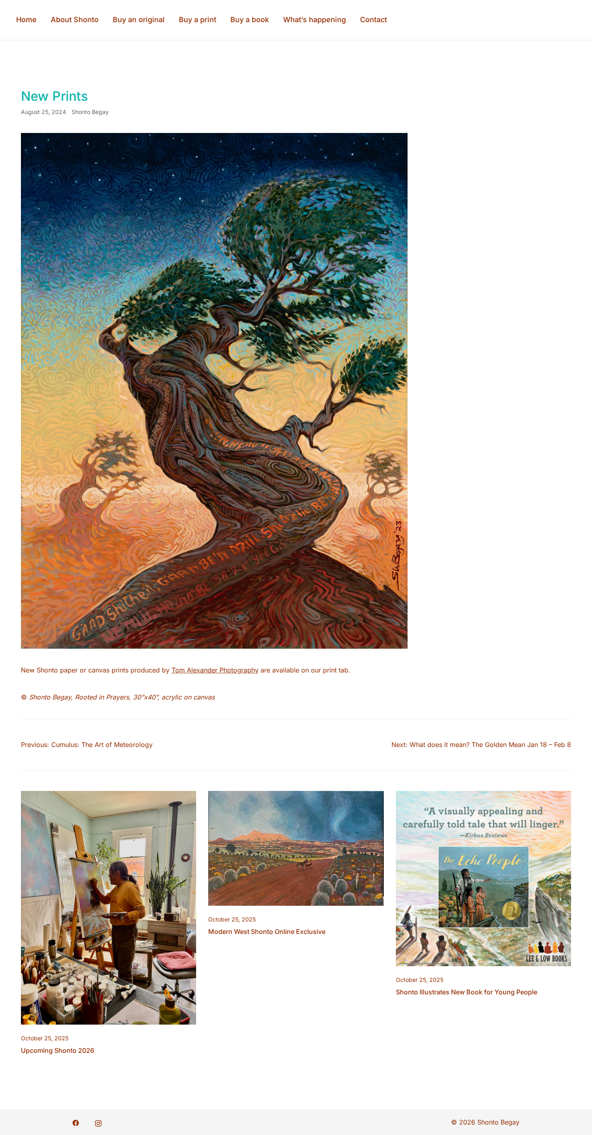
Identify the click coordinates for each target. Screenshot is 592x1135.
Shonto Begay (90, 111)
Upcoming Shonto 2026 (57, 1050)
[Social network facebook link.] (75, 1122)
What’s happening (314, 19)
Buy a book (249, 19)
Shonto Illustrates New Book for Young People (466, 992)
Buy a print (197, 19)
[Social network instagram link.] (98, 1122)
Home (26, 19)
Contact (373, 19)
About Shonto (75, 19)
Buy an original (139, 19)
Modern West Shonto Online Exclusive (266, 932)
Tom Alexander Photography (215, 670)
